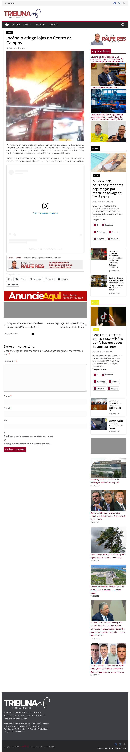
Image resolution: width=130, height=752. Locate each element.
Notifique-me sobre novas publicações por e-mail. (28, 443)
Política (16, 24)
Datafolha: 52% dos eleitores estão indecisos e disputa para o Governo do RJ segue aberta (108, 516)
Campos (27, 24)
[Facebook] (114, 3)
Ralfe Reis (23, 48)
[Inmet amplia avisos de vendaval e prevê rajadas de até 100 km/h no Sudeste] (108, 528)
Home (10, 258)
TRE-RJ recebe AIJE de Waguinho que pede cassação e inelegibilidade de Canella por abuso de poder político (107, 116)
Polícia (9, 32)
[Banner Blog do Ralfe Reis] (108, 38)
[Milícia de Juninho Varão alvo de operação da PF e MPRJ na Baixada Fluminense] (99, 261)
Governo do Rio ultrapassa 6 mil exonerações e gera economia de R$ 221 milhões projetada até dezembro (107, 59)
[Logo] (27, 699)
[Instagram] (119, 3)
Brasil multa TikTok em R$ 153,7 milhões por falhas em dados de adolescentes (108, 341)
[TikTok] (108, 316)
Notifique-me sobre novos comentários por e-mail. (28, 436)
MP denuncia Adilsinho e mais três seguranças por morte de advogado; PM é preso (108, 189)
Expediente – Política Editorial (115, 748)
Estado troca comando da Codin (105, 87)
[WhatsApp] (124, 3)
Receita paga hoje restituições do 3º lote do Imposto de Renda (65, 325)
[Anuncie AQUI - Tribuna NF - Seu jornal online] (45, 292)
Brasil (96, 329)
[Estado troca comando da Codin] (108, 91)
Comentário (10, 361)
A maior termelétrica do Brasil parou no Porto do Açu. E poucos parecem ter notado (107, 589)
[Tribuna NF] (22, 13)
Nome (8, 395)
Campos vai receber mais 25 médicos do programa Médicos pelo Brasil (25, 325)
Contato (53, 24)
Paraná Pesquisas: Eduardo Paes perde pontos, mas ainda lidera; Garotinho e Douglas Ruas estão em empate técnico (107, 668)
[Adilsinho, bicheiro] (108, 162)
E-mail (7, 408)
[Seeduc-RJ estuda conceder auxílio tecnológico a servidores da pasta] (108, 459)
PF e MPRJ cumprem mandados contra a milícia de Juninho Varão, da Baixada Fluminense (115, 259)
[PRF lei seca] (99, 426)
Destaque (40, 24)
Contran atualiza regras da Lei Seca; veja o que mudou (116, 424)
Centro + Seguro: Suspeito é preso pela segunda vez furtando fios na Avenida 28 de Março (116, 284)
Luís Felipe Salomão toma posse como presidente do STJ (115, 405)
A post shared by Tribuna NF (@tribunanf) (45, 248)
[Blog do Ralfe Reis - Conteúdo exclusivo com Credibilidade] (45, 261)
